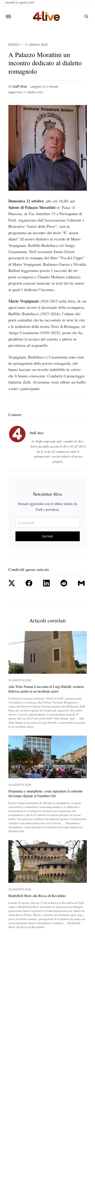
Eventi (14, 44)
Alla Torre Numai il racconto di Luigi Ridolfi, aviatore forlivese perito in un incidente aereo (46, 688)
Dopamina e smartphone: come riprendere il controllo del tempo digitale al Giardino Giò (45, 793)
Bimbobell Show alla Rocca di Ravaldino (37, 895)
